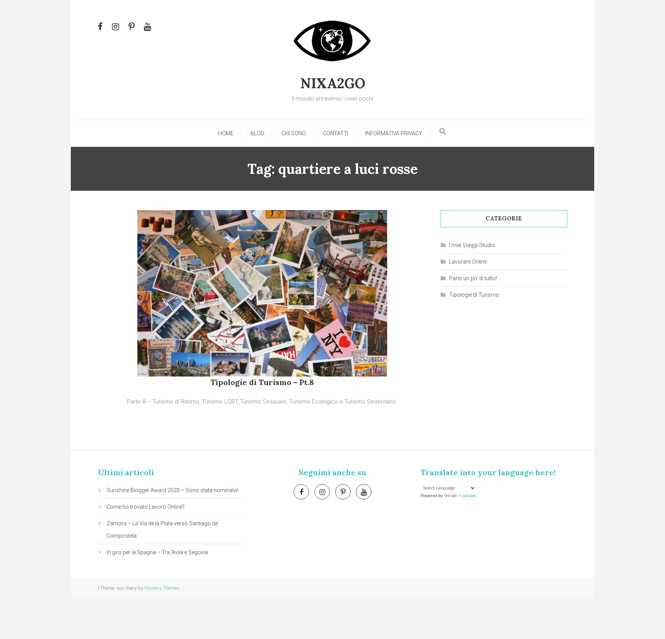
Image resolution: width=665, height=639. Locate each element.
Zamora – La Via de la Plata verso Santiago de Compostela (162, 529)
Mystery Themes (162, 588)
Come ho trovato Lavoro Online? (146, 507)
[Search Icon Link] (442, 133)
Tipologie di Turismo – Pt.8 (262, 382)
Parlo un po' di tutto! (473, 278)
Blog (257, 133)
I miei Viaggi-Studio (472, 245)
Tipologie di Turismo (474, 295)
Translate (467, 495)
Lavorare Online (468, 262)
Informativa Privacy (393, 133)
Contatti (335, 133)
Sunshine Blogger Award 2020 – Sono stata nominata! (172, 490)
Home (226, 133)
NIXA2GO (332, 83)
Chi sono (293, 133)
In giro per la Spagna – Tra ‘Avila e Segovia (157, 552)
